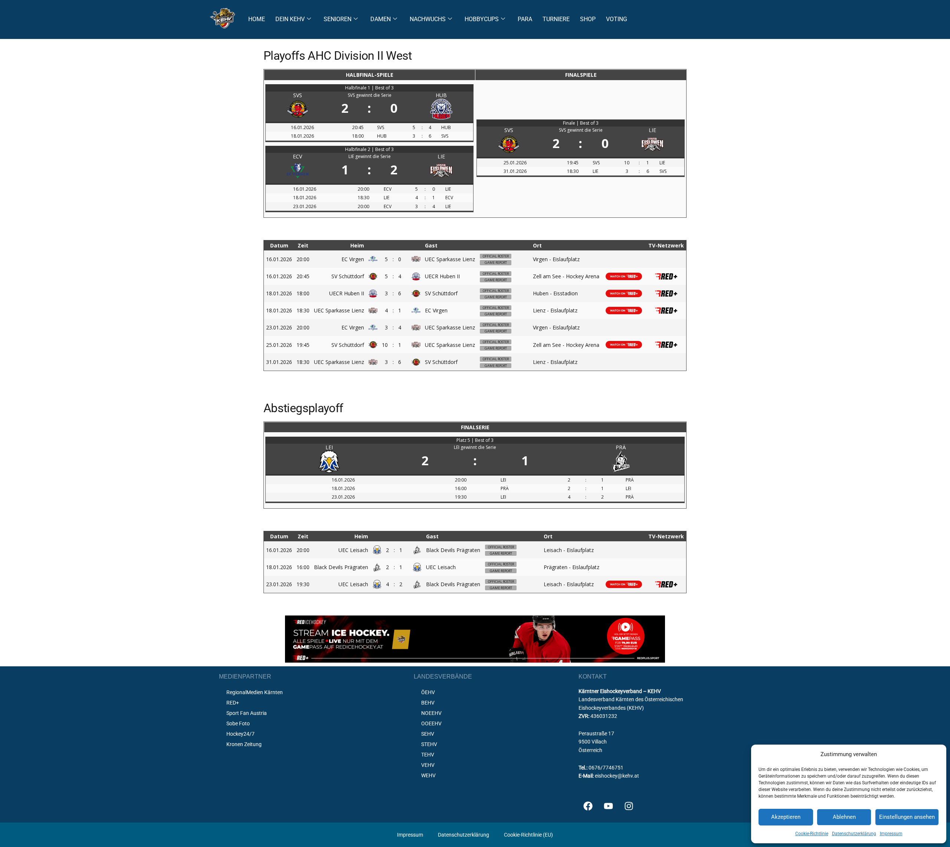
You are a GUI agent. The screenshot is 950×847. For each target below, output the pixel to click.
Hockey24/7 (240, 734)
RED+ (232, 703)
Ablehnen (844, 817)
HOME (256, 19)
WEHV (428, 775)
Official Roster (496, 256)
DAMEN (380, 19)
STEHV (429, 744)
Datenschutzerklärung (854, 833)
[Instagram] (628, 806)
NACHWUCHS (428, 19)
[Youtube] (608, 806)
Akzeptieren (785, 817)
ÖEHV (428, 692)
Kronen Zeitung (244, 744)
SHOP (588, 19)
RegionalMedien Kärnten (254, 692)
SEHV (427, 734)
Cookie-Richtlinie (811, 833)
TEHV (427, 755)
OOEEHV (431, 723)
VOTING (616, 19)
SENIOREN (337, 19)
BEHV (428, 703)
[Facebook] (588, 806)
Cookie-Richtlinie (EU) (528, 835)
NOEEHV (431, 713)
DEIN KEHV (290, 19)
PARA (525, 19)
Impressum (891, 833)
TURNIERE (556, 19)
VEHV (428, 765)
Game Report (496, 262)
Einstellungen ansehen (907, 817)
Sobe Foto (238, 723)
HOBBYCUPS (482, 19)
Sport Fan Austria (246, 713)
